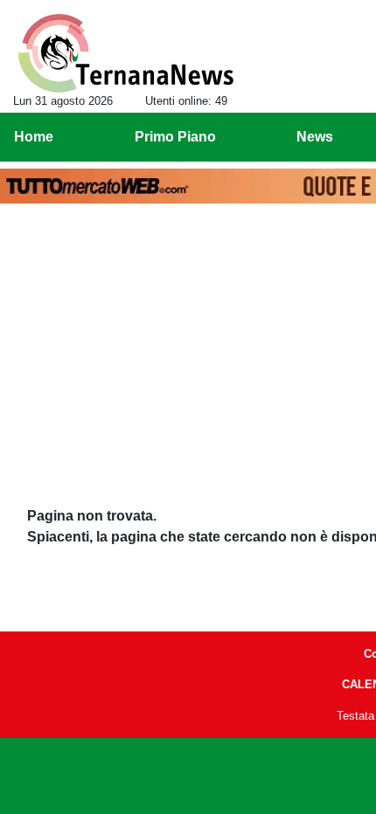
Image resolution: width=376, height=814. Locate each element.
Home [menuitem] (33, 136)
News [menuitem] (314, 136)
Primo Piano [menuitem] (175, 136)
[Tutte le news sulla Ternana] (125, 53)
